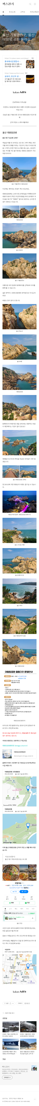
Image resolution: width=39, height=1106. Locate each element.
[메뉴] (35, 4)
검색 (30, 4)
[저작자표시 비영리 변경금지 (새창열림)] (27, 1003)
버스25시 (8, 4)
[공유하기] (10, 1003)
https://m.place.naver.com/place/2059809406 (17, 58)
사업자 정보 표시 (9, 1013)
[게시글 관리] (13, 1003)
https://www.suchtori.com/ (14, 73)
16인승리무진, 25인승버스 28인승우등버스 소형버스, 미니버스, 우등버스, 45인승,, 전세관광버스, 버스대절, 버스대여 (15, 1071)
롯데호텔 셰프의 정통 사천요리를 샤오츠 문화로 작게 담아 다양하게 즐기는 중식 (13, 65)
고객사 (22, 12)
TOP (35, 1099)
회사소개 (12, 12)
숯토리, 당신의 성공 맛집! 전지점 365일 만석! (12, 76)
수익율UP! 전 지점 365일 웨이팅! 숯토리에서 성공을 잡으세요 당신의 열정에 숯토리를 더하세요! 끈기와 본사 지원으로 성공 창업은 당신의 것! (13, 80)
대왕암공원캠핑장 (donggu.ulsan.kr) (15, 745)
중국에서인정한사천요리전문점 (13, 61)
